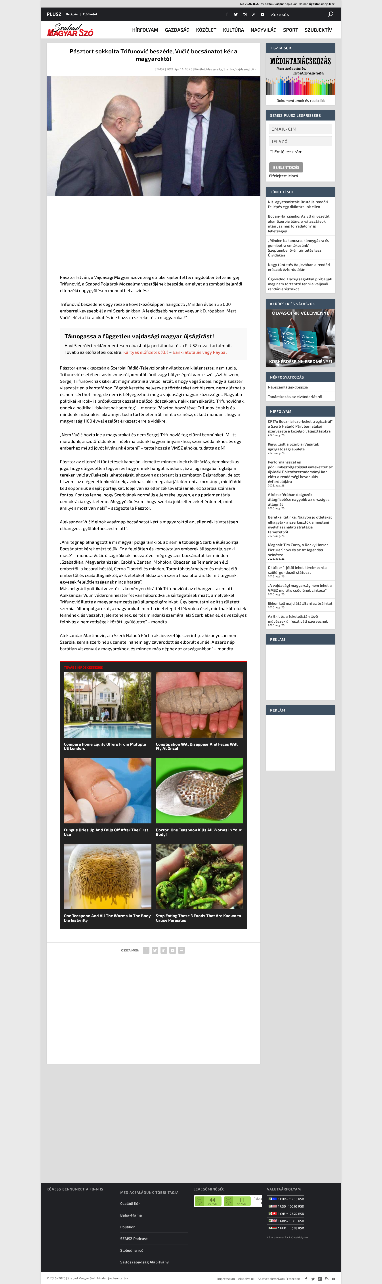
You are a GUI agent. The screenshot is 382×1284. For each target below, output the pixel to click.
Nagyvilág (264, 29)
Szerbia (228, 69)
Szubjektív (318, 29)
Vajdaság (242, 69)
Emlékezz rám (288, 151)
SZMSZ (159, 69)
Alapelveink (246, 1278)
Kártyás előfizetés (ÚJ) (145, 352)
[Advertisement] (153, 236)
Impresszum (226, 1278)
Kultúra (233, 29)
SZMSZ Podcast (134, 1238)
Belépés (72, 14)
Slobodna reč (131, 1250)
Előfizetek (90, 14)
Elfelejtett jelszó (283, 175)
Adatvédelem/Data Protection (279, 1278)
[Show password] (325, 141)
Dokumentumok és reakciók (301, 100)
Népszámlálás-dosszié (288, 387)
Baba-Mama (131, 1215)
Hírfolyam (145, 29)
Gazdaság (177, 29)
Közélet (206, 29)
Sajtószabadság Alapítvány (144, 1262)
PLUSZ (54, 14)
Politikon (128, 1227)
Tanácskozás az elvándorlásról (295, 396)
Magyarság (214, 69)
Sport (290, 29)
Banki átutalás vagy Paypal (200, 352)
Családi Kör (130, 1203)
